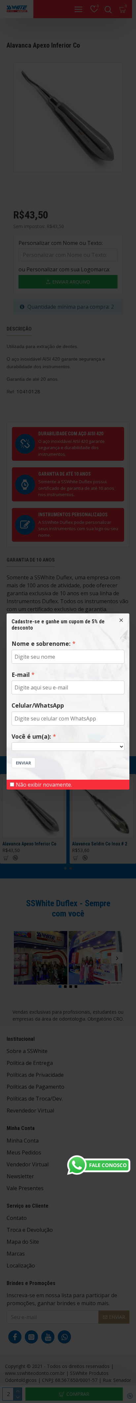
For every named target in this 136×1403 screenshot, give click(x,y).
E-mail (21, 675)
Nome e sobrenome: (41, 643)
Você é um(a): (31, 736)
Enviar (23, 763)
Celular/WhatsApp (38, 705)
